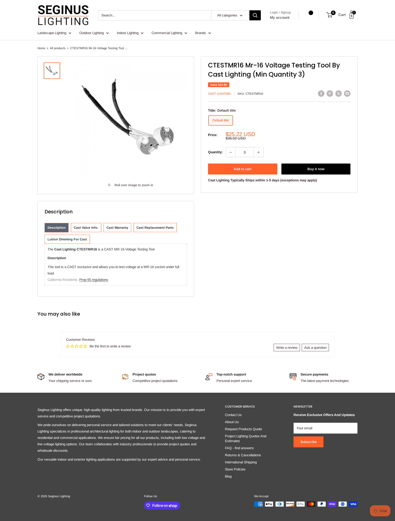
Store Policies (235, 469)
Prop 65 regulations (93, 280)
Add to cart (242, 169)
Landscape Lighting (51, 33)
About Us (232, 422)
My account (279, 17)
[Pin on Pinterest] (330, 93)
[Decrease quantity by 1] (230, 152)
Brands (200, 33)
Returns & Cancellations (243, 455)
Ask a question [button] (315, 347)
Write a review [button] (286, 347)
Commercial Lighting (167, 33)
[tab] (57, 227)
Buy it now (315, 169)
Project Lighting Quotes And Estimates (245, 438)
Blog (228, 476)
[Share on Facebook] (321, 93)
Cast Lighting (219, 93)
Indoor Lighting (128, 33)
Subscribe (308, 442)
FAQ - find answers (239, 448)
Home (41, 48)
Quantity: (215, 152)
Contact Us (233, 415)
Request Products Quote (243, 429)
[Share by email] (347, 93)
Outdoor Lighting (91, 33)
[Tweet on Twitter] (338, 93)
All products (58, 48)
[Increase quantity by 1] (258, 152)
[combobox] (154, 15)
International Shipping (241, 462)
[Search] (255, 15)
